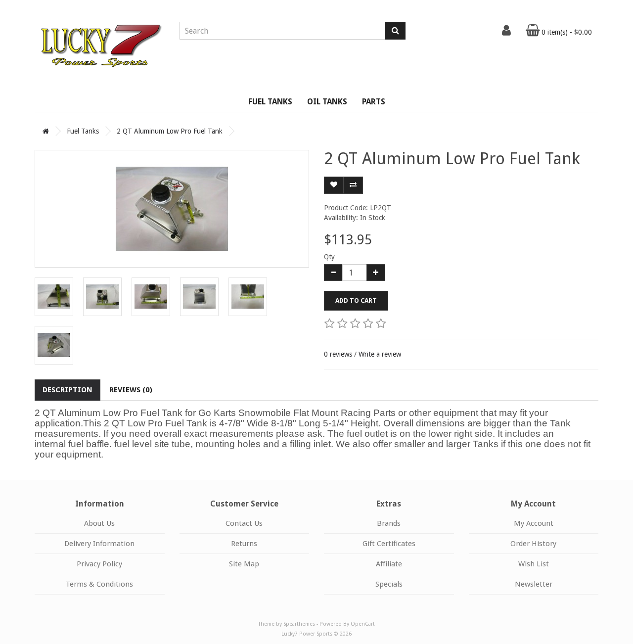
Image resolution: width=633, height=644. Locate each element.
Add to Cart (356, 300)
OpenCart (363, 624)
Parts (373, 101)
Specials (389, 584)
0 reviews (338, 354)
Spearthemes (299, 624)
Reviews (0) (130, 389)
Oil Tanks (327, 101)
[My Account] (506, 32)
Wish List (533, 563)
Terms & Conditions (99, 584)
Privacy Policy (99, 563)
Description (67, 389)
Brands (389, 523)
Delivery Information (99, 543)
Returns (244, 543)
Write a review (380, 354)
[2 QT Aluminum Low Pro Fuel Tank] (172, 209)
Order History (533, 543)
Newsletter (533, 584)
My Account (533, 523)
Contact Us (244, 523)
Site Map (244, 563)
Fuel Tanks (270, 101)
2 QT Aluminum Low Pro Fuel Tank (170, 131)
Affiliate (389, 563)
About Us (99, 523)
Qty (329, 257)
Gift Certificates (388, 543)
